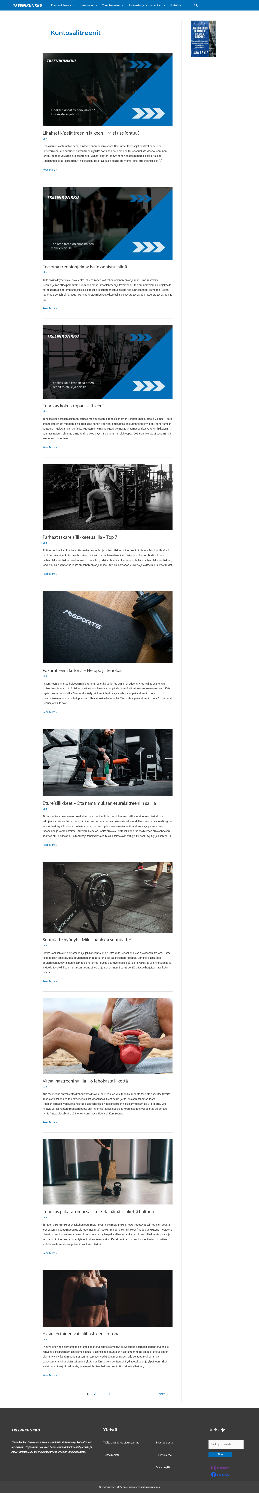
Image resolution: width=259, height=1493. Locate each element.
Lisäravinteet (87, 5)
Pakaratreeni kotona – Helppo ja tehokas (82, 670)
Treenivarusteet (111, 5)
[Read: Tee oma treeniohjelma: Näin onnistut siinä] (108, 222)
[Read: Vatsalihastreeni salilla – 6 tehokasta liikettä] (108, 1035)
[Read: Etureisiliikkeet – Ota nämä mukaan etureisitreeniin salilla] (108, 762)
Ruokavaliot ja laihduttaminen (145, 5)
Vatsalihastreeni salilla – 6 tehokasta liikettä (85, 1080)
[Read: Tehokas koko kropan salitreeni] (108, 361)
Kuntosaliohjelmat (61, 5)
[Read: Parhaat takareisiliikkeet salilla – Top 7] (108, 496)
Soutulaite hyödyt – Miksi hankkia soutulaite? (87, 939)
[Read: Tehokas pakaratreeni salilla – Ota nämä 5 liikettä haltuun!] (108, 1171)
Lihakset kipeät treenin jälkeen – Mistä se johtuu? (91, 132)
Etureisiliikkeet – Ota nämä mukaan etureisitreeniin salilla (99, 803)
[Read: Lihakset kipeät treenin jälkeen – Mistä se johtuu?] (108, 89)
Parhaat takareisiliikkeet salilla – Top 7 (80, 537)
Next (163, 1394)
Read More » (50, 169)
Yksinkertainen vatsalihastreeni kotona (81, 1333)
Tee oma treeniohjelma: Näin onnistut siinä (85, 266)
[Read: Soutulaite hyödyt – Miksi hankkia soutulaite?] (108, 897)
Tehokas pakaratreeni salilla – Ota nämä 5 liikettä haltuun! (99, 1211)
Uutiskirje (175, 5)
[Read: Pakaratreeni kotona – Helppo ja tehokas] (108, 626)
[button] (196, 5)
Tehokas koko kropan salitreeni (73, 405)
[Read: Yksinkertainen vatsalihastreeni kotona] (108, 1298)
